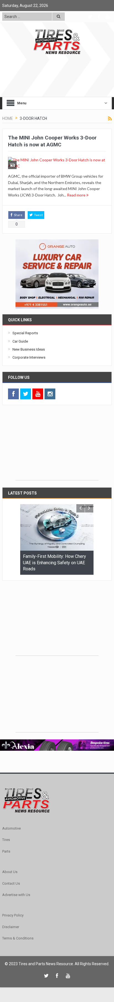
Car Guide (20, 341)
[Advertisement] (57, 445)
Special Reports (25, 333)
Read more (76, 195)
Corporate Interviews (28, 357)
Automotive (11, 828)
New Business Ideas (28, 349)
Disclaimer (10, 927)
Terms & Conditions (17, 938)
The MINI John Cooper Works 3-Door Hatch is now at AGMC (52, 141)
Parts (6, 851)
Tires (6, 840)
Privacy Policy (13, 915)
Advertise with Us (16, 895)
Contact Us (11, 883)
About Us (9, 872)
